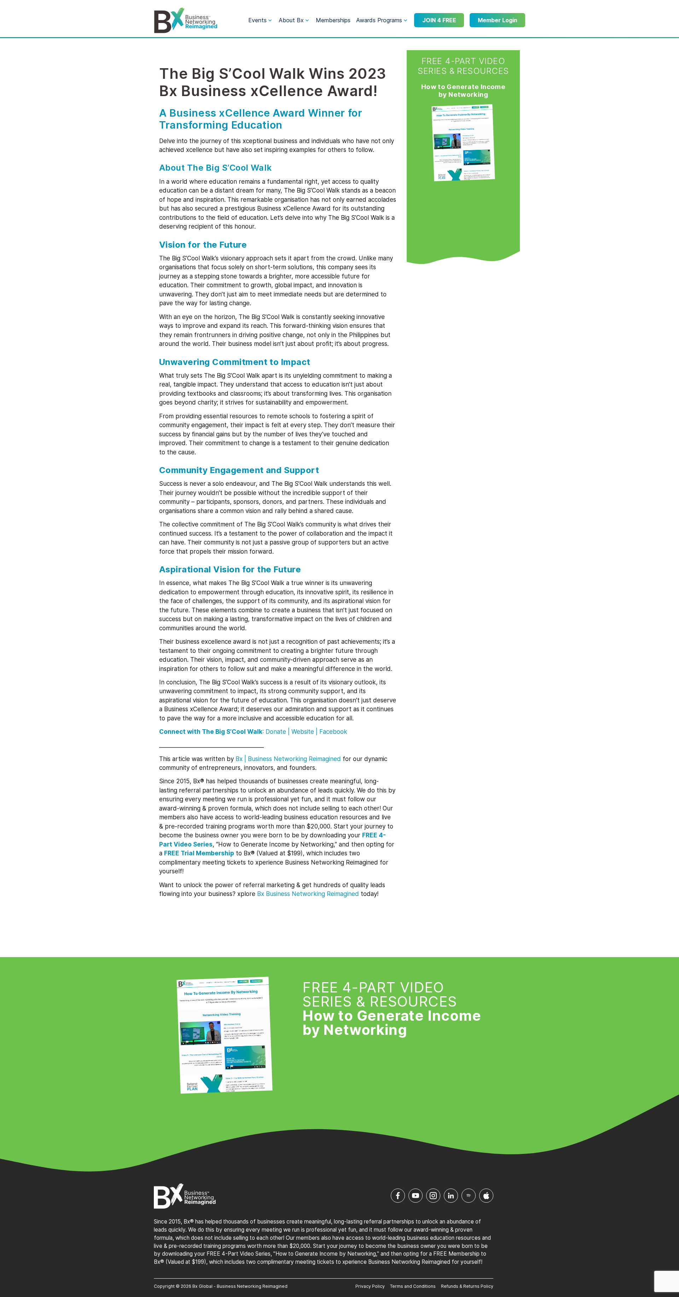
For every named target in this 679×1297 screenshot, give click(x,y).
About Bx (291, 20)
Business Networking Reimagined (311, 893)
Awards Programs (379, 20)
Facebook (333, 731)
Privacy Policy (370, 1286)
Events (257, 20)
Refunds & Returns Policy (467, 1286)
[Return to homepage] (185, 20)
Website (302, 731)
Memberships (333, 20)
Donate (276, 731)
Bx (239, 758)
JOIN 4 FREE (439, 20)
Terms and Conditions (413, 1286)
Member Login (497, 20)
